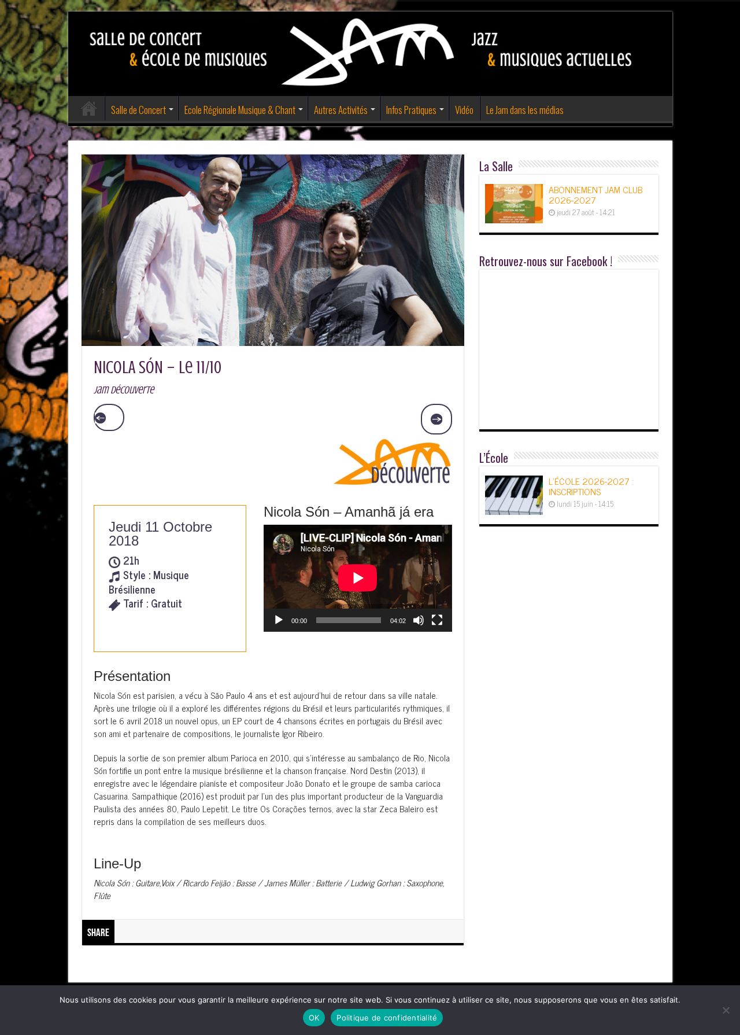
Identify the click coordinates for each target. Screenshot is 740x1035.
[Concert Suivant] (436, 419)
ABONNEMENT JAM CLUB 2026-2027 (595, 194)
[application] (358, 578)
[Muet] (418, 620)
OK (314, 1017)
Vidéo (464, 109)
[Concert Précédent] (109, 418)
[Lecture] (278, 620)
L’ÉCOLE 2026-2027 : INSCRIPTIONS (591, 486)
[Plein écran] (437, 620)
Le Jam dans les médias (525, 109)
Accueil (89, 108)
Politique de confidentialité (386, 1017)
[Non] (725, 1010)
